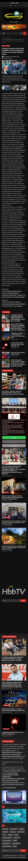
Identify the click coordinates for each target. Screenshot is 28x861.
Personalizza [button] (14, 446)
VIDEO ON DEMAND (24, 33)
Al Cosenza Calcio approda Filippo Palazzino (6, 354)
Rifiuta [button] (14, 442)
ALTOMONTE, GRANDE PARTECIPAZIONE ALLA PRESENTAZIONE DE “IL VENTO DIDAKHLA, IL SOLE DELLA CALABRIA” (6, 318)
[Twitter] (13, 5)
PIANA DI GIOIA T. (6, 517)
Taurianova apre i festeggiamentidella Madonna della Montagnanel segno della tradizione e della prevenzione (14, 486)
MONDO (10, 835)
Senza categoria (6, 705)
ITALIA (4, 835)
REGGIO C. (8, 45)
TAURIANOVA (5, 492)
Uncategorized (16, 843)
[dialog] (14, 430)
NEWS (3, 45)
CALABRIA (5, 829)
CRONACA (5, 832)
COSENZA (5, 653)
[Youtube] (10, 5)
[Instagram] (20, 5)
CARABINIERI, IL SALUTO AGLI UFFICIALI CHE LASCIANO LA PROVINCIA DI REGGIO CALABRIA (14, 406)
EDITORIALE (21, 832)
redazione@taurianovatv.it (9, 750)
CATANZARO (5, 462)
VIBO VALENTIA (6, 728)
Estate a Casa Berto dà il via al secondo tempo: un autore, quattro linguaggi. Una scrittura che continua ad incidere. (14, 536)
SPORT (15, 840)
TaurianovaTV (7, 56)
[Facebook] (8, 5)
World (14, 846)
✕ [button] (24, 415)
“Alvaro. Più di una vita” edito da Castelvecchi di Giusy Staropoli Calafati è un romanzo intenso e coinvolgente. (14, 303)
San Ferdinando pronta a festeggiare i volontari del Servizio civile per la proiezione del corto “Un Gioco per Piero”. (14, 511)
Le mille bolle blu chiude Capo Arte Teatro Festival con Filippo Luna (6, 345)
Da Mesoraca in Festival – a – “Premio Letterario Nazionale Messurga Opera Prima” (6, 336)
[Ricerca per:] (11, 600)
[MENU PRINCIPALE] (4, 33)
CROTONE (13, 832)
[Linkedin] (15, 5)
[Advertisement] (14, 568)
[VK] (18, 5)
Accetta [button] (14, 438)
